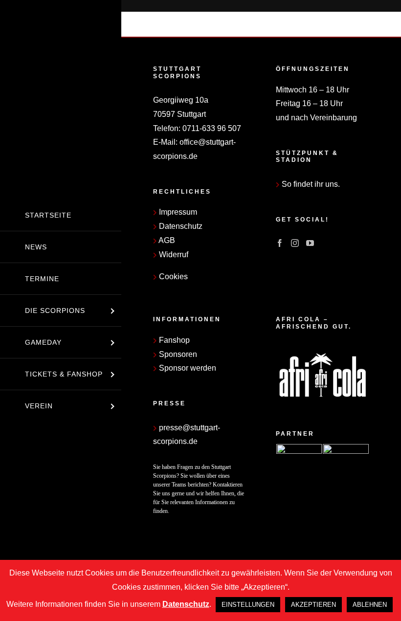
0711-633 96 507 (211, 128)
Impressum (177, 212)
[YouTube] (310, 243)
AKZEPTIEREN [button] (313, 604)
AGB (166, 240)
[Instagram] (295, 243)
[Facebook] (280, 243)
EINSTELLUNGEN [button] (248, 604)
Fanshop (173, 340)
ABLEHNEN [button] (370, 604)
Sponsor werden (186, 368)
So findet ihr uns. (310, 184)
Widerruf (172, 254)
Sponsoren (177, 354)
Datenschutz (179, 226)
